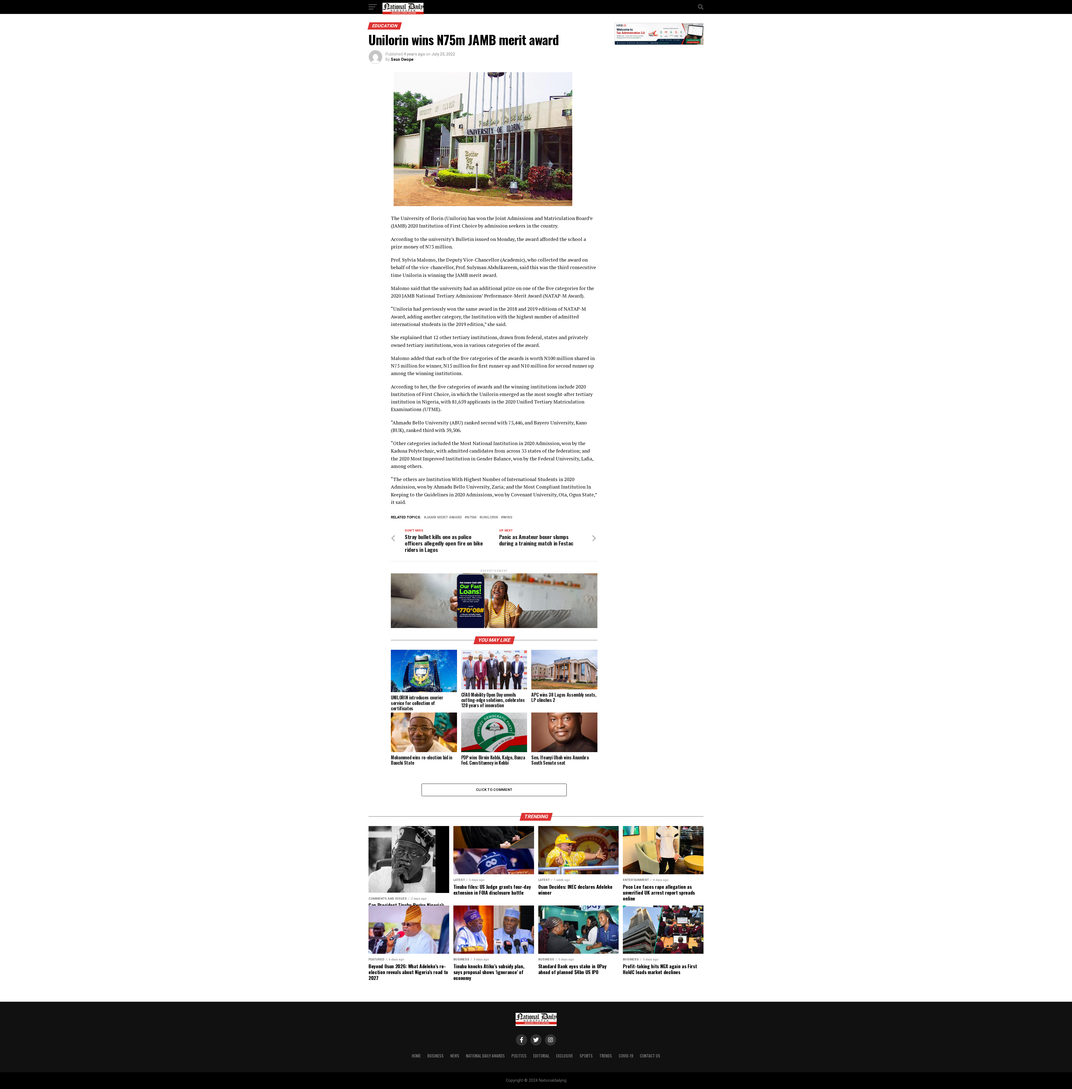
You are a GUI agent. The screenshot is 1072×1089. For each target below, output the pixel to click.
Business (435, 1056)
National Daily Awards (485, 1056)
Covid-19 (626, 1056)
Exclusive (564, 1056)
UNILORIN (490, 517)
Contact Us (650, 1056)
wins (507, 517)
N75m (472, 517)
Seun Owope (402, 59)
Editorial (541, 1056)
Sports (586, 1056)
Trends (605, 1056)
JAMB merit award (444, 517)
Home (416, 1056)
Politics (519, 1056)
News (454, 1056)
